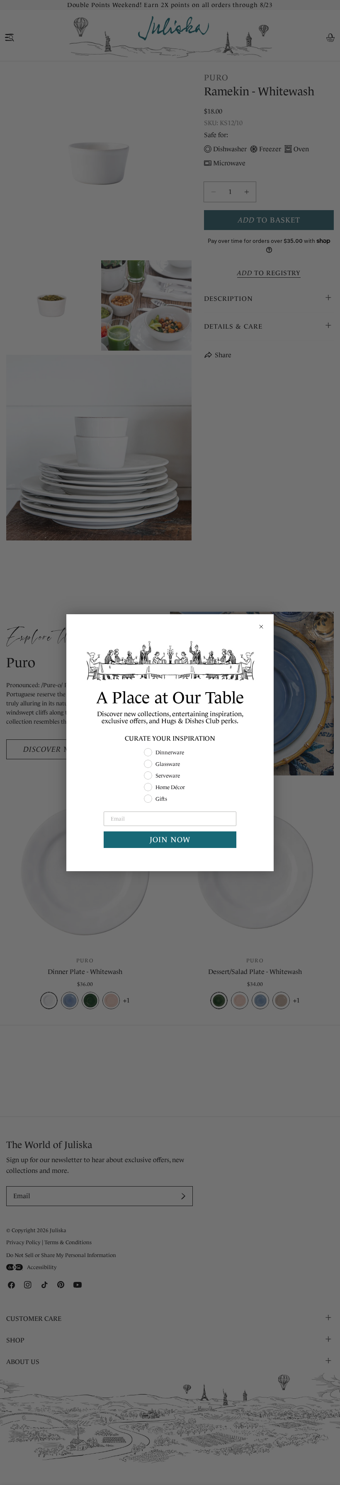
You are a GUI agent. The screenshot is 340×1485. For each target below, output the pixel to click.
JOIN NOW (170, 840)
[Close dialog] (261, 627)
